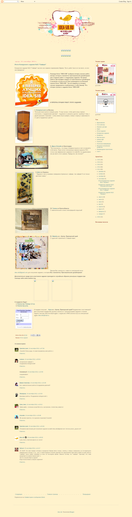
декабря (101, 171)
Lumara (22, 359)
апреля (101, 206)
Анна (50, 309)
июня (100, 202)
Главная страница (52, 494)
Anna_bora (23, 404)
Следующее (18, 494)
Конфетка (100, 135)
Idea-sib (60, 512)
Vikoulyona (23, 393)
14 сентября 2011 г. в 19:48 (33, 415)
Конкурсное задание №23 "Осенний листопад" (106, 185)
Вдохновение (101, 122)
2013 (98, 164)
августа (101, 197)
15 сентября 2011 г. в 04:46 (36, 426)
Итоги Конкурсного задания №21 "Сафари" (30, 64)
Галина (54, 208)
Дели (39, 172)
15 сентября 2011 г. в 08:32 (35, 437)
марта (101, 209)
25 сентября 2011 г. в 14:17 (32, 448)
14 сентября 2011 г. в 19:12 (34, 404)
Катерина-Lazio (41, 110)
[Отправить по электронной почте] (32, 335)
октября (101, 176)
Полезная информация (104, 143)
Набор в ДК (100, 139)
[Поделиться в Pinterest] (39, 335)
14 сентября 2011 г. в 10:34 (34, 393)
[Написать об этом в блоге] (34, 335)
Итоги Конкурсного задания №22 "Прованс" (106, 181)
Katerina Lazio (24, 348)
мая (100, 204)
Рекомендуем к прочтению (104, 149)
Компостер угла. (22, 306)
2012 (98, 167)
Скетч (98, 151)
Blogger (72, 512)
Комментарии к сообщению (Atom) (35, 497)
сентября (102, 178)
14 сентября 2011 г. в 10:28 (38, 383)
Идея (98, 129)
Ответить (22, 353)
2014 (98, 162)
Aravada (22, 415)
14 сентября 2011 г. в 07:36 (36, 348)
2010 (98, 217)
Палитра (99, 141)
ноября (101, 174)
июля (100, 199)
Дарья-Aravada (56, 146)
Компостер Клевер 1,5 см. (26, 304)
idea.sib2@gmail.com (21, 272)
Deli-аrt (22, 448)
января (101, 214)
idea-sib (22, 437)
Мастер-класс (101, 137)
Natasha (54, 236)
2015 (98, 159)
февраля (101, 211)
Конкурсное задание (103, 133)
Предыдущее (87, 494)
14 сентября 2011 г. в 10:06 (35, 372)
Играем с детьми (102, 127)
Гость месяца (101, 124)
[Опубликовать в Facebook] (38, 335)
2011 (98, 169)
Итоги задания (24, 337)
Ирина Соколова (25, 383)
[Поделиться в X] (36, 335)
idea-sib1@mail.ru (43, 315)
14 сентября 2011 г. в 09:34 (32, 359)
